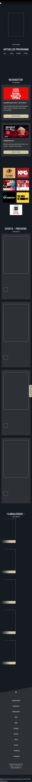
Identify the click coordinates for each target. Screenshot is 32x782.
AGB (16, 717)
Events (16, 745)
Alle (4, 53)
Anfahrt (16, 734)
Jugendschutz (16, 700)
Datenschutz (16, 712)
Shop (16, 739)
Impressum (16, 706)
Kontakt (16, 728)
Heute (11, 53)
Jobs (16, 723)
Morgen (18, 53)
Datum (25, 53)
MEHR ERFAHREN (16, 116)
